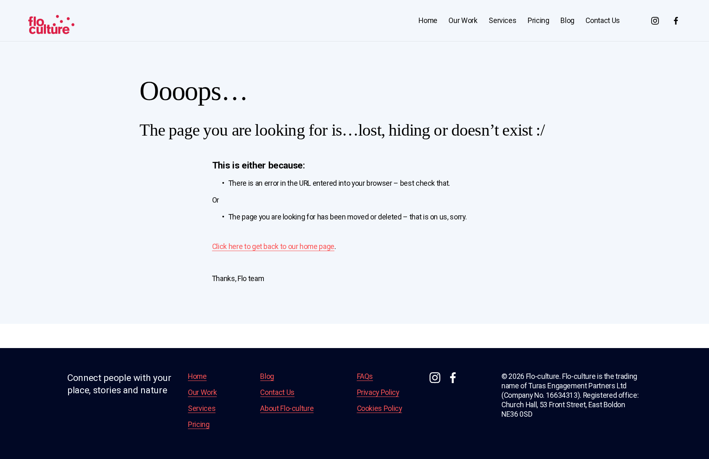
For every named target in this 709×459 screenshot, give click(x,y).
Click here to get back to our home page (273, 246)
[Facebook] (676, 20)
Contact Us (602, 20)
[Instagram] (655, 20)
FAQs (365, 376)
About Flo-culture (286, 408)
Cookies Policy (379, 408)
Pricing (538, 20)
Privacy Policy (378, 392)
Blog (567, 20)
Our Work (462, 20)
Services (502, 20)
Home (428, 20)
